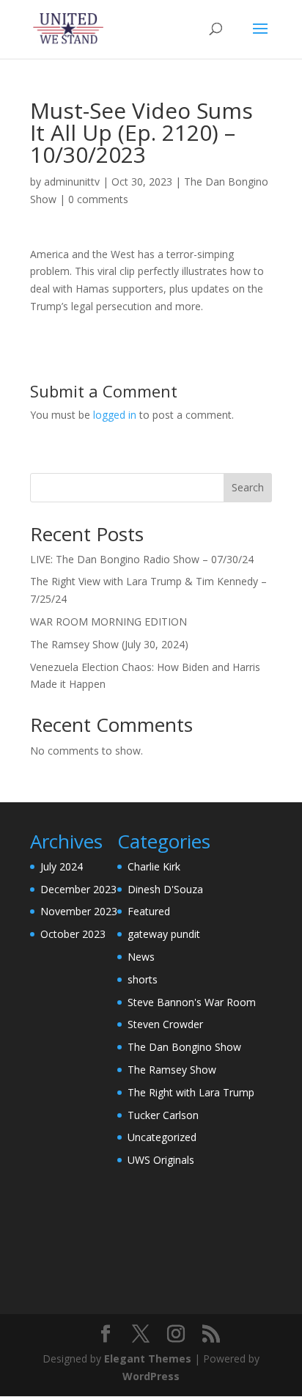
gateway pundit (164, 934)
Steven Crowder (165, 1024)
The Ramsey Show (172, 1070)
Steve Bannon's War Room (192, 1002)
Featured (149, 911)
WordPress (151, 1376)
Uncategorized (162, 1137)
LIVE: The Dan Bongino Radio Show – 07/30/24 (142, 559)
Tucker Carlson (163, 1115)
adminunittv (72, 181)
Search (248, 487)
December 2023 (78, 889)
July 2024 (61, 866)
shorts (143, 979)
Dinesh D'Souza (165, 889)
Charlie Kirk (154, 866)
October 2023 (73, 934)
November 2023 (78, 911)
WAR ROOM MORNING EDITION (108, 621)
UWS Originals (161, 1160)
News (141, 957)
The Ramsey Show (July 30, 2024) (109, 644)
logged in (114, 415)
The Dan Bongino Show (184, 1047)
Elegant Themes (147, 1358)
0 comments (98, 199)
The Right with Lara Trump (191, 1092)
